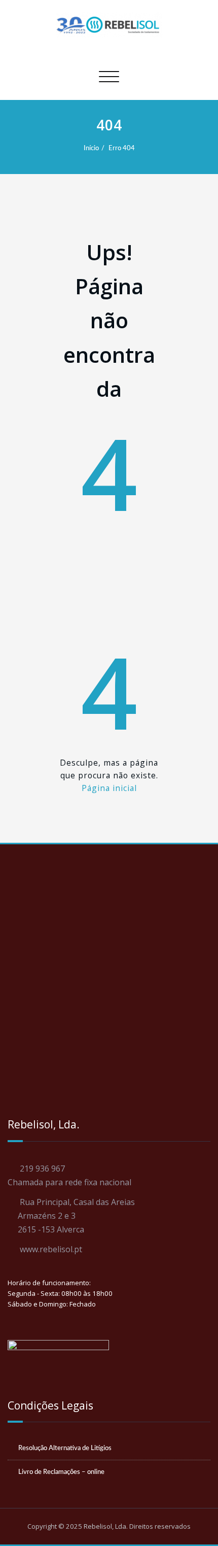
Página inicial (109, 788)
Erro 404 (121, 148)
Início (91, 148)
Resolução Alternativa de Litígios (65, 1448)
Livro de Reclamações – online (61, 1471)
